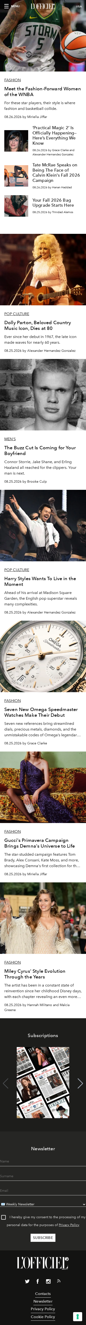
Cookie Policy (43, 1317)
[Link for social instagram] (48, 1282)
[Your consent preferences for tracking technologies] (77, 1316)
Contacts (43, 1293)
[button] (80, 1083)
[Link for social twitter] (27, 1282)
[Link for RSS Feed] (58, 1281)
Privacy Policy (69, 1225)
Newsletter (43, 1301)
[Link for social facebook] (37, 1282)
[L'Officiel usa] (43, 6)
